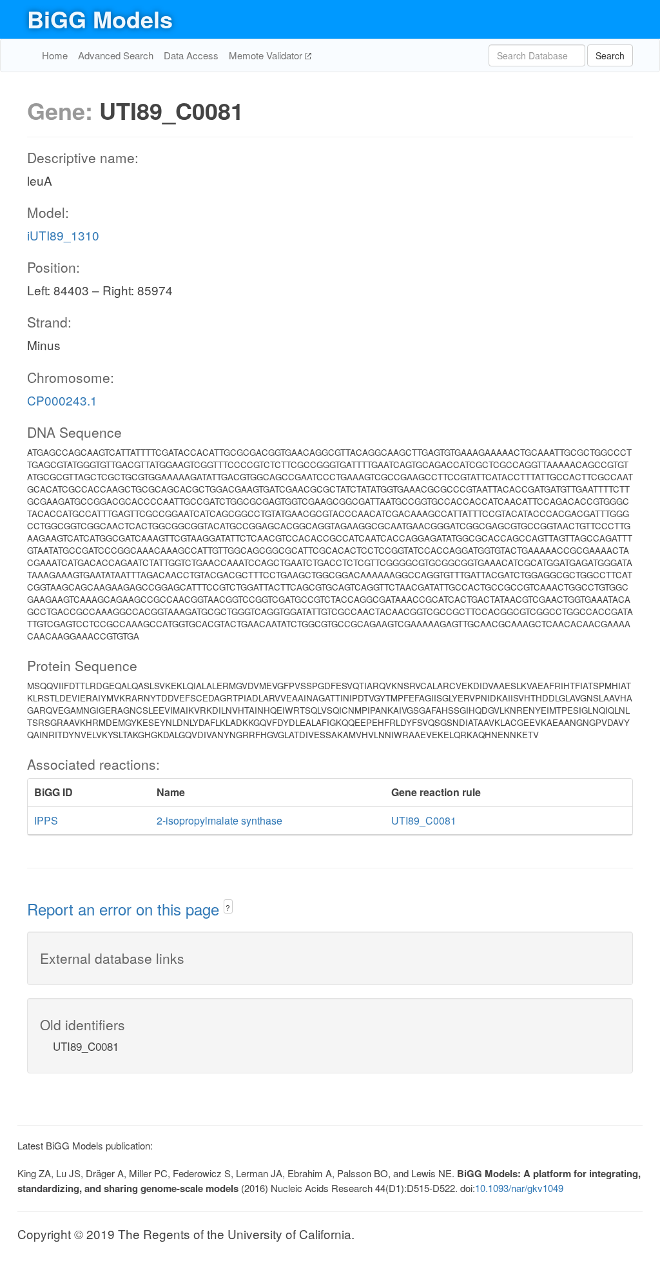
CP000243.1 (62, 400)
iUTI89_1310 (63, 235)
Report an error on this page (125, 908)
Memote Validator (267, 55)
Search (610, 55)
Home (55, 55)
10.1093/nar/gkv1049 (519, 1188)
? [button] (228, 907)
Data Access (191, 55)
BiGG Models (100, 18)
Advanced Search (115, 55)
